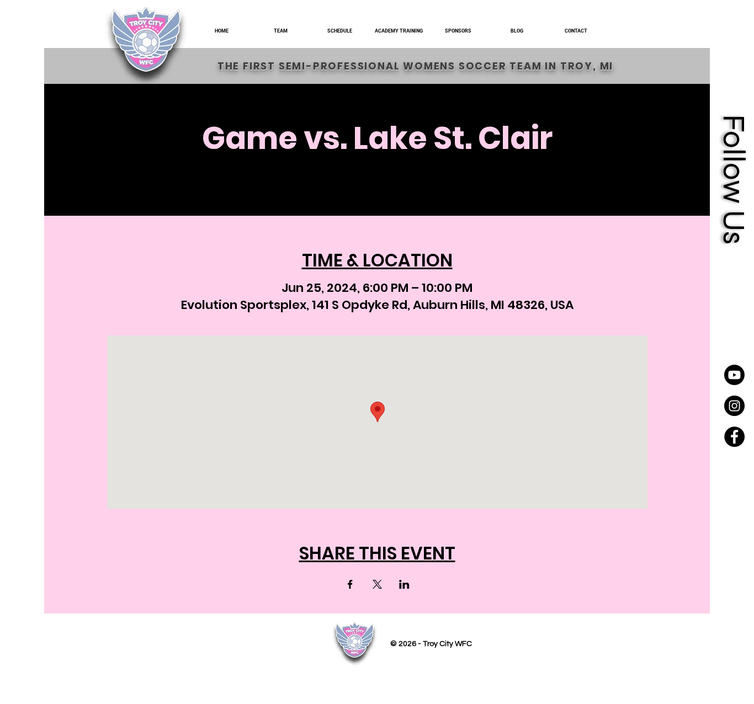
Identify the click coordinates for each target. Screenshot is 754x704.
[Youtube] (734, 375)
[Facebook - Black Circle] (734, 436)
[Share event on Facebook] (350, 584)
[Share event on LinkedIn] (404, 584)
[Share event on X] (377, 584)
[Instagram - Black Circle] (734, 406)
